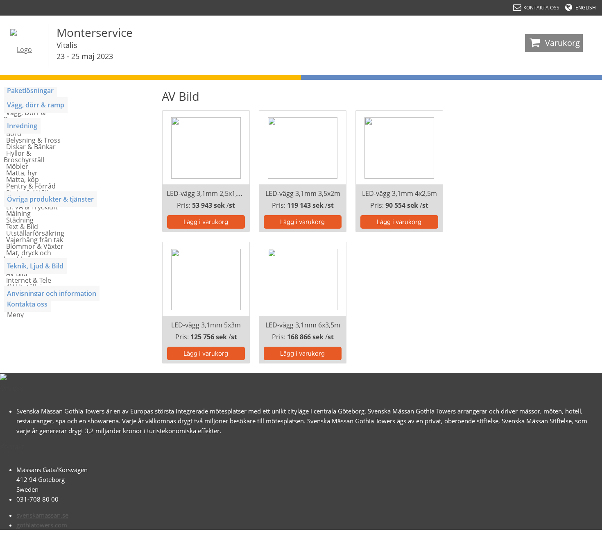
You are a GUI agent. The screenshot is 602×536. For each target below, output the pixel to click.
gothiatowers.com (41, 525)
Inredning (22, 125)
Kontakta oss (27, 304)
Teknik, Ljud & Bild (35, 265)
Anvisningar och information (51, 293)
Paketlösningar (30, 90)
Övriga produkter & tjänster (50, 199)
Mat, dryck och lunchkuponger (27, 256)
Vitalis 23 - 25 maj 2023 (85, 50)
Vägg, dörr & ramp (35, 104)
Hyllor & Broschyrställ (24, 156)
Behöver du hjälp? (561, 525)
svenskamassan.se (42, 515)
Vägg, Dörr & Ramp (25, 116)
